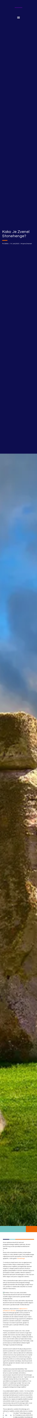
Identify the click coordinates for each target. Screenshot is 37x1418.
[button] (18, 17)
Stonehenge (21, 1258)
